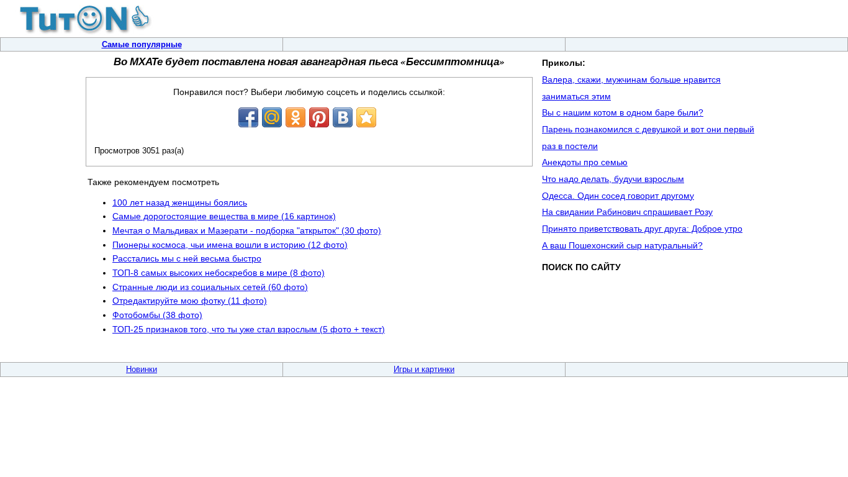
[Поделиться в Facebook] (248, 117)
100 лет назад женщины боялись (179, 202)
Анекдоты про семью (585, 162)
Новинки (141, 369)
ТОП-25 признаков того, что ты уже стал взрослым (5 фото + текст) (248, 329)
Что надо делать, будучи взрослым (613, 179)
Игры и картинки (424, 369)
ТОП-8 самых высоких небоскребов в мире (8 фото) (218, 273)
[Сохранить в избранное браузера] (366, 117)
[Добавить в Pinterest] (319, 117)
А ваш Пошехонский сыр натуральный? (622, 245)
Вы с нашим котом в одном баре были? (622, 112)
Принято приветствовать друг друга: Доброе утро (642, 229)
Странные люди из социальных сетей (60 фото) (210, 287)
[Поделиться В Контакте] (343, 117)
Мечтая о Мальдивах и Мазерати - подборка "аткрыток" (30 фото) (246, 230)
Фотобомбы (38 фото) (157, 315)
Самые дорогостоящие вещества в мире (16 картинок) (224, 216)
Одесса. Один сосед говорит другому (618, 196)
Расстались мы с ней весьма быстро (186, 258)
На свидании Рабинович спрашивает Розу (627, 212)
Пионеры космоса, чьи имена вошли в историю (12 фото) (230, 245)
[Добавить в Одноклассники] (295, 117)
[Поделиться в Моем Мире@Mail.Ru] (272, 117)
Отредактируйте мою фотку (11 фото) (189, 301)
